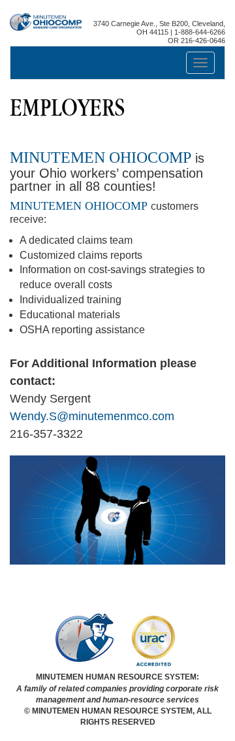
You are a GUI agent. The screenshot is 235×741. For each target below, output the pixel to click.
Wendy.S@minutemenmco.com (92, 416)
